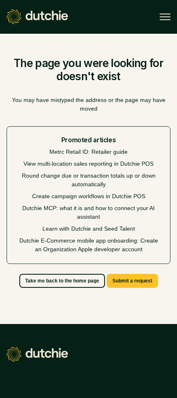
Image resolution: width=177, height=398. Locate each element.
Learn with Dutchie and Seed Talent (88, 228)
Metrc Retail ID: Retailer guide (88, 151)
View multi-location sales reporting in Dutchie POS (88, 163)
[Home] (37, 16)
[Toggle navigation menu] (165, 17)
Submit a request (132, 281)
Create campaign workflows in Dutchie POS (88, 196)
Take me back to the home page (62, 281)
